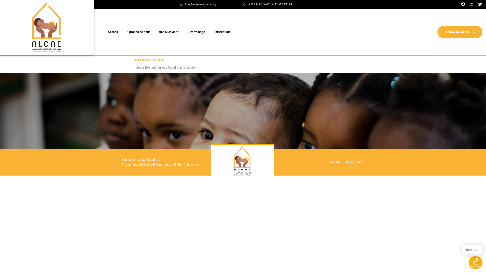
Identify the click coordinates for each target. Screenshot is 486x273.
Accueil (113, 32)
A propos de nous (138, 32)
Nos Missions (168, 32)
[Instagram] (471, 4)
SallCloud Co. (151, 160)
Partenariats (222, 32)
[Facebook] (463, 4)
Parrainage (197, 32)
